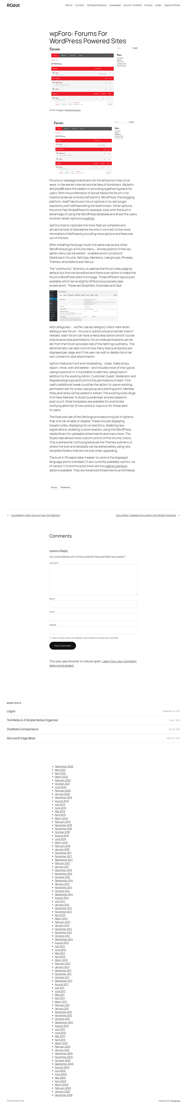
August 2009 (62, 1067)
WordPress (65, 487)
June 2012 (60, 949)
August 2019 (62, 801)
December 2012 (63, 929)
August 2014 (62, 897)
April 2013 (60, 915)
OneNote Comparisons (22, 729)
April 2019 (60, 814)
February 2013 (62, 922)
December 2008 (64, 1095)
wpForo (89, 218)
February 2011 (62, 1005)
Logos (11, 711)
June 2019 (60, 807)
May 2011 (60, 994)
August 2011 (61, 984)
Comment (54, 563)
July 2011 (59, 987)
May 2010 (60, 1036)
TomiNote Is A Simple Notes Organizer (32, 720)
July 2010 (60, 1029)
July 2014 (60, 901)
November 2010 (63, 1015)
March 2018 (61, 842)
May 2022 (60, 769)
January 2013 (62, 925)
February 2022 (63, 780)
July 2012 (60, 946)
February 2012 (62, 963)
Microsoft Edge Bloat (21, 738)
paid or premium (116, 466)
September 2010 (64, 1022)
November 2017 (63, 856)
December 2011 (63, 970)
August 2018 (62, 835)
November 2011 (63, 974)
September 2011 (64, 980)
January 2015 (62, 884)
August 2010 (62, 1025)
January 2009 (62, 1091)
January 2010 (62, 1050)
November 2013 (63, 911)
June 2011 (60, 991)
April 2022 (60, 773)
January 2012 (62, 967)
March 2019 (61, 818)
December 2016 (63, 870)
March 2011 (61, 1001)
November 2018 (63, 828)
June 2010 (60, 1032)
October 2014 (62, 891)
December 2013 (63, 908)
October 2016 (62, 877)
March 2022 (61, 776)
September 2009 (64, 1063)
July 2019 (60, 804)
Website (52, 625)
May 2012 (60, 953)
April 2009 (60, 1081)
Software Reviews (72, 110)
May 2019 (60, 811)
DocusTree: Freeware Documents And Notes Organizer (146, 515)
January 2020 (62, 794)
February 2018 (62, 846)
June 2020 (61, 787)
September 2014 (64, 894)
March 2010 (61, 1043)
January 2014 (62, 904)
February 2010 (63, 1046)
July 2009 (60, 1070)
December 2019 (63, 797)
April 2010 (60, 1039)
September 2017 (64, 859)
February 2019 (63, 821)
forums (54, 487)
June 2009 (61, 1074)
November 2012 (63, 932)
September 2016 (64, 880)
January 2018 (62, 849)
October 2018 (62, 832)
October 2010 (62, 1018)
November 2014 (63, 887)
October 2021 (62, 783)
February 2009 (63, 1088)
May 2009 (60, 1077)
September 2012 (64, 939)
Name (52, 598)
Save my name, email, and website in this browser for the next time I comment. (85, 638)
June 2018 (60, 839)
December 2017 (63, 852)
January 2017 (62, 866)
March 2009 (61, 1084)
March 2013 (61, 918)
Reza (60, 110)
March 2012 (61, 960)
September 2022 (64, 766)
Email (52, 611)
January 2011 (62, 1008)
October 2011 (62, 977)
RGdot (13, 5)
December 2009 (64, 1053)
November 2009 (64, 1057)
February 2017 (62, 863)
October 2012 (62, 935)
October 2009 (63, 1060)
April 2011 (60, 998)
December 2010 (63, 1012)
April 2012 (60, 956)
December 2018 (63, 825)
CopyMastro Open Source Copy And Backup (35, 515)
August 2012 (62, 942)
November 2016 (63, 873)
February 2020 (63, 790)
